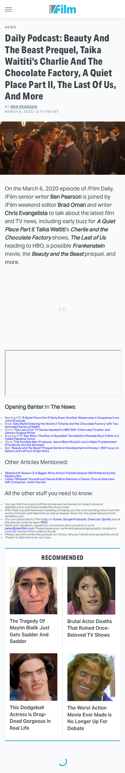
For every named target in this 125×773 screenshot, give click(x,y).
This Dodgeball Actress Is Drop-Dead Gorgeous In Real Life (30, 717)
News (10, 27)
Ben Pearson (24, 107)
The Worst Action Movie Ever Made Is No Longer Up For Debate (89, 718)
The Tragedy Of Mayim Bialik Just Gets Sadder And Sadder (29, 631)
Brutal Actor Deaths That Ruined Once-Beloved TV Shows (89, 628)
